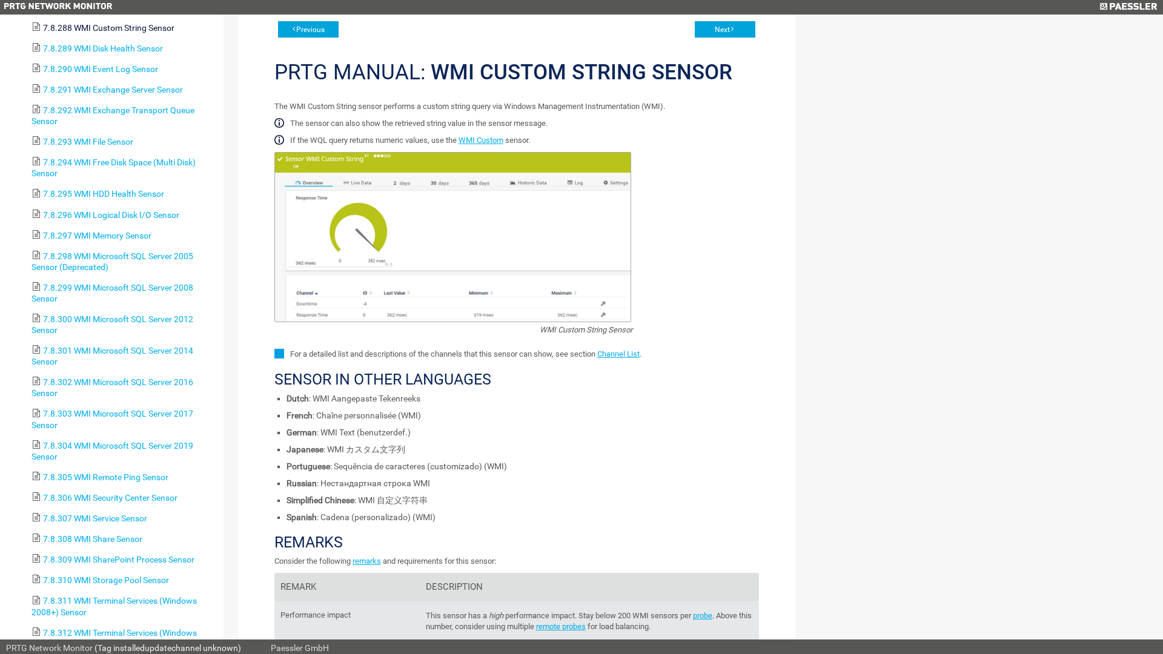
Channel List (618, 353)
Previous (310, 29)
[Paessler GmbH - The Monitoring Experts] (1128, 7)
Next (722, 29)
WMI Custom (481, 140)
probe (702, 615)
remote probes (561, 626)
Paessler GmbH (300, 648)
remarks (367, 561)
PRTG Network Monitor (49, 648)
